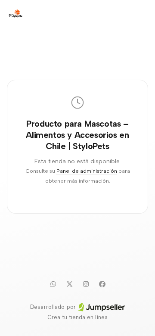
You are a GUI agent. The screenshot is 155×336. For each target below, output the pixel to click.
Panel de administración (86, 171)
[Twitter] (69, 284)
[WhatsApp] (53, 284)
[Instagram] (85, 284)
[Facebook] (102, 284)
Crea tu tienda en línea (77, 317)
